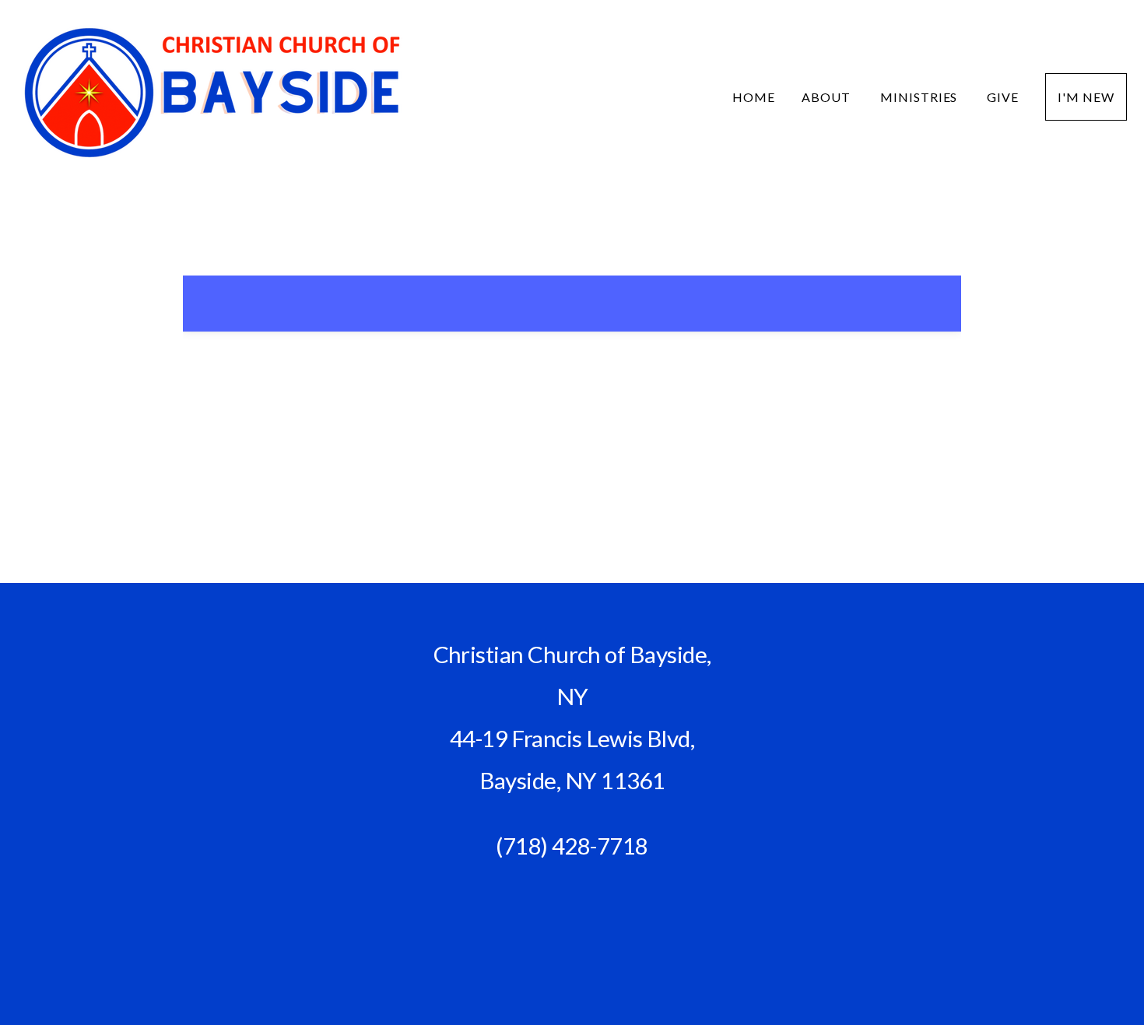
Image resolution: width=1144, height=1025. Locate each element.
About (828, 97)
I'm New (1086, 97)
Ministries (920, 97)
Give (1003, 97)
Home (753, 97)
